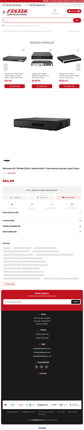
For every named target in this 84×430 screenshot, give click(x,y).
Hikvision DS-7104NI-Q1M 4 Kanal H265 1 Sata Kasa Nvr (61, 278)
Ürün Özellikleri (10, 213)
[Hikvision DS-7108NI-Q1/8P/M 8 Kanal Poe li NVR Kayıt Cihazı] (42, 59)
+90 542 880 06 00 (37, 5)
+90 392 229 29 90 (42, 338)
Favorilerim (55, 13)
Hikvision (7, 248)
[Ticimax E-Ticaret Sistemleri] (42, 428)
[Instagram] (41, 367)
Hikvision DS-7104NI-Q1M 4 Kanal (45, 248)
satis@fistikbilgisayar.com (42, 348)
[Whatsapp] (46, 367)
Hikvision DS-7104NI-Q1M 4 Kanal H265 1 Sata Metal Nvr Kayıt (23, 272)
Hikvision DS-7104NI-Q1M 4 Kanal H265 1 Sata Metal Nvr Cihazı (24, 275)
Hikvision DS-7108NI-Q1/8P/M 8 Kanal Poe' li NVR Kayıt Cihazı (40, 76)
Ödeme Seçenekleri (11, 226)
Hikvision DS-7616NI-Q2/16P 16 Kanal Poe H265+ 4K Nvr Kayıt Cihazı (69, 76)
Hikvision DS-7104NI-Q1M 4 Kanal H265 (16, 251)
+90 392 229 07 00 (13, 5)
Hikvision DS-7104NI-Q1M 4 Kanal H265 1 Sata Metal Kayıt (22, 278)
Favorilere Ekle (23, 50)
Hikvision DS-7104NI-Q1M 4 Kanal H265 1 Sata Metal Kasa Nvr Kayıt (25, 261)
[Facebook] (36, 367)
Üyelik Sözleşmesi (12, 412)
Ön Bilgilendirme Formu (28, 412)
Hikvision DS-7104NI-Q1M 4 (22, 248)
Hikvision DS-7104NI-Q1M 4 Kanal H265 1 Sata (18, 255)
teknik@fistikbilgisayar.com (42, 356)
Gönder (76, 302)
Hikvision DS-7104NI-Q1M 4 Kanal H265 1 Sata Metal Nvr (21, 268)
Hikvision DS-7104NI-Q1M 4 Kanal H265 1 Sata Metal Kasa (55, 255)
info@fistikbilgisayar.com (42, 352)
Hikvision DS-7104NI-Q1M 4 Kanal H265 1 (45, 251)
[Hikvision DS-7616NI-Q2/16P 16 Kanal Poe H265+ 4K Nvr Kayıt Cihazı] (69, 59)
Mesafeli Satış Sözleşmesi (46, 412)
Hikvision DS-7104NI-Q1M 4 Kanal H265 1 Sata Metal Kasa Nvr (23, 258)
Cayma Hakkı (61, 412)
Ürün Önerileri (10, 232)
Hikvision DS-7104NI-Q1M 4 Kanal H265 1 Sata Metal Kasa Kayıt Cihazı (26, 265)
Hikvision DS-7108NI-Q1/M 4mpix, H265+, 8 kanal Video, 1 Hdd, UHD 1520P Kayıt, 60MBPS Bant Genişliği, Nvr (13, 76)
